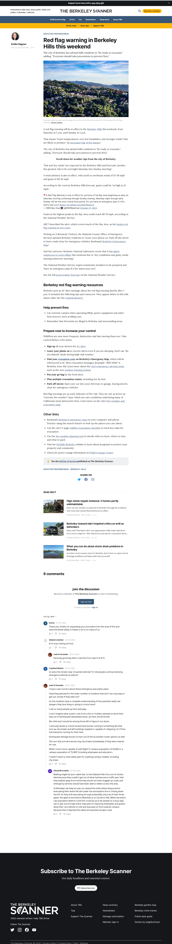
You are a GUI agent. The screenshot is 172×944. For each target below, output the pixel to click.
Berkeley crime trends (146, 910)
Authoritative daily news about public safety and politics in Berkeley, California (30, 11)
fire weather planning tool (70, 436)
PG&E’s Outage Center (101, 452)
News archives (110, 905)
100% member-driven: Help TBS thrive (29, 918)
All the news (71, 26)
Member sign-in (111, 922)
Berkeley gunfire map (145, 905)
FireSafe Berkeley (65, 444)
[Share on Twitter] (79, 479)
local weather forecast (68, 274)
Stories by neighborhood (147, 922)
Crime (72, 19)
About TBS (117, 19)
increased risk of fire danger (85, 142)
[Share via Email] (92, 479)
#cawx (63, 205)
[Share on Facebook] (86, 479)
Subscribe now (88, 888)
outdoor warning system (78, 370)
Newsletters (91, 19)
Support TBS (98, 26)
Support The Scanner (81, 916)
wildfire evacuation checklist (85, 428)
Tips (73, 910)
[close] (169, 3)
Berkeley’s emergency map (72, 419)
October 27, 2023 (88, 208)
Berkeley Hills (94, 129)
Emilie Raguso (18, 44)
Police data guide (143, 916)
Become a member (152, 11)
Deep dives (104, 19)
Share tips (84, 26)
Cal (80, 19)
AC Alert (81, 346)
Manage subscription (113, 916)
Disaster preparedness (56, 34)
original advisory (74, 297)
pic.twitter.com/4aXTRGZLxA (80, 205)
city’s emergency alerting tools (107, 366)
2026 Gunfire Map (57, 19)
